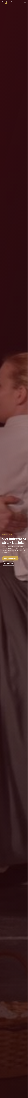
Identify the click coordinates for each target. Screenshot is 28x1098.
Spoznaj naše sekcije (10, 558)
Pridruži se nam (8, 563)
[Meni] (24, 3)
